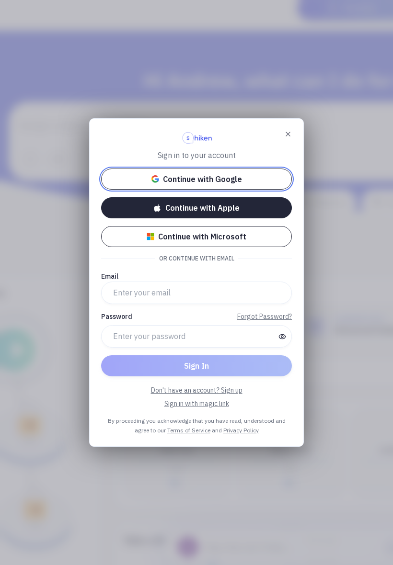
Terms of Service (188, 430)
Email (109, 276)
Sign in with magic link (196, 403)
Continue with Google (202, 179)
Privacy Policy (241, 430)
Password (116, 316)
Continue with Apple (202, 208)
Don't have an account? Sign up (197, 390)
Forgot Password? (264, 316)
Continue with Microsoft (202, 236)
